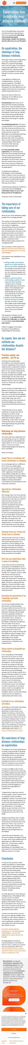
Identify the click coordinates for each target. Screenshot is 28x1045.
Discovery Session (21, 2)
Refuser (14, 1033)
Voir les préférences (14, 1037)
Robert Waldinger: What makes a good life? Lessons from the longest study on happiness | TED (14, 950)
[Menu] (14, 3)
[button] (26, 1013)
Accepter (14, 1029)
